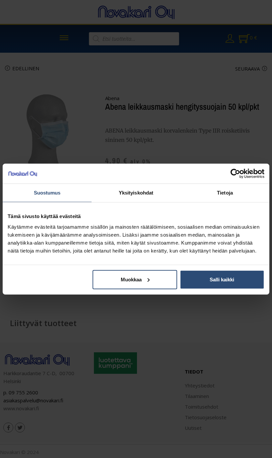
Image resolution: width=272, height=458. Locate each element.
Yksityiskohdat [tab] (136, 193)
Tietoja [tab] (225, 193)
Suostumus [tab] (47, 193)
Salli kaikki (222, 279)
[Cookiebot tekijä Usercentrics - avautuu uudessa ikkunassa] (235, 174)
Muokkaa (131, 279)
